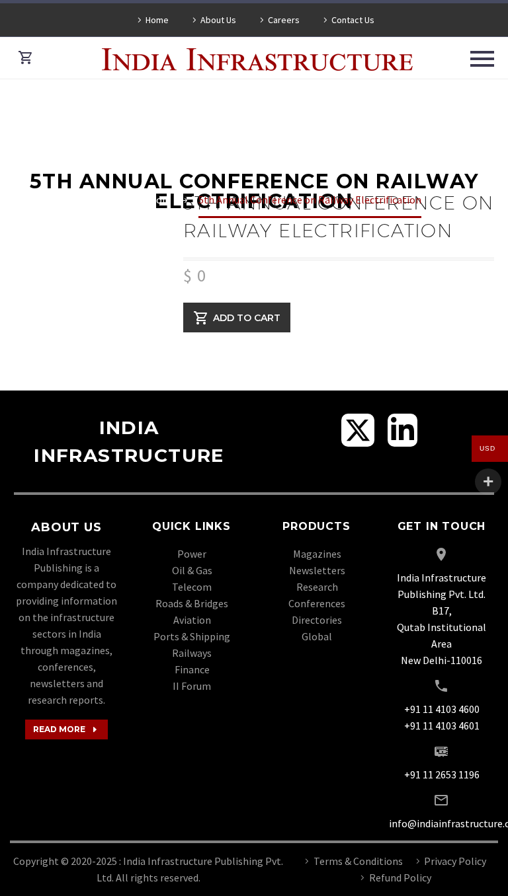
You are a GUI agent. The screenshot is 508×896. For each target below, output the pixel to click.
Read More (66, 729)
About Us (218, 20)
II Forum (192, 685)
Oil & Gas (192, 570)
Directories (317, 619)
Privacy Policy (455, 861)
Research (317, 586)
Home (157, 20)
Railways (192, 652)
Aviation (192, 619)
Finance (192, 669)
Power (191, 553)
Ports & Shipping (191, 636)
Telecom (192, 586)
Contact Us (352, 20)
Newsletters (317, 570)
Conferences (316, 603)
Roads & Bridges (191, 603)
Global (317, 636)
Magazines (317, 553)
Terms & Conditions (358, 861)
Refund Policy (400, 877)
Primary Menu (482, 59)
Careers (284, 20)
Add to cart (246, 317)
